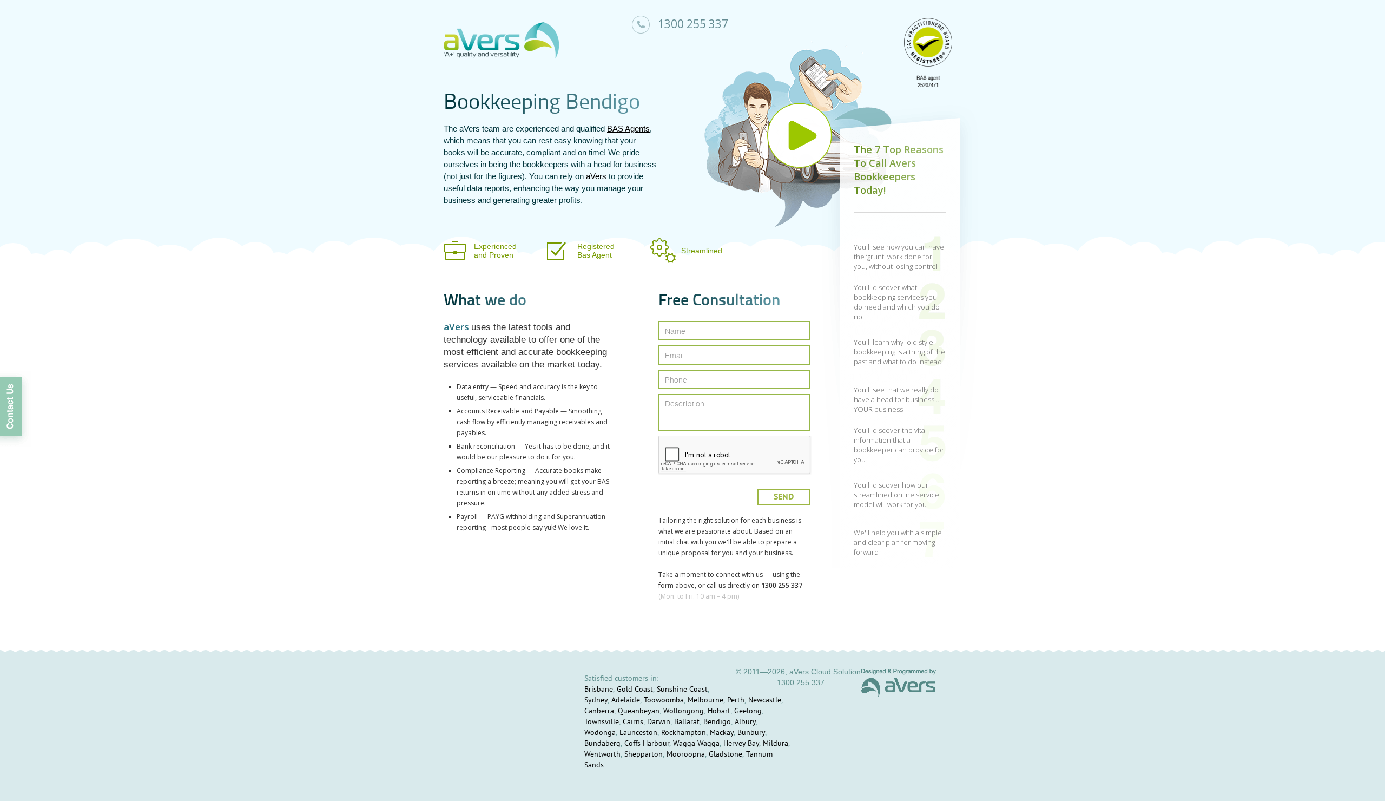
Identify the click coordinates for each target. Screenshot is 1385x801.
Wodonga (600, 733)
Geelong (748, 711)
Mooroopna (686, 754)
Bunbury (751, 733)
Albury (745, 722)
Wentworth (602, 754)
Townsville (601, 722)
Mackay (722, 733)
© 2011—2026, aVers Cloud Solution (798, 671)
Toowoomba (664, 700)
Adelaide (625, 700)
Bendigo (717, 722)
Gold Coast (635, 689)
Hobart (719, 711)
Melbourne (705, 700)
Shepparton (643, 754)
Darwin (658, 722)
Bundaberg (602, 744)
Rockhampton (683, 733)
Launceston (638, 733)
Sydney (596, 700)
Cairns (633, 722)
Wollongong (683, 711)
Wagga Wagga (696, 744)
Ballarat (687, 722)
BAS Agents (628, 128)
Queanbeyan (638, 711)
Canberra (599, 711)
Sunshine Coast (682, 689)
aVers (596, 176)
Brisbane (598, 689)
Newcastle (764, 700)
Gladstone (725, 754)
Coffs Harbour (646, 744)
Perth (735, 700)
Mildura (775, 744)
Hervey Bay (741, 744)
